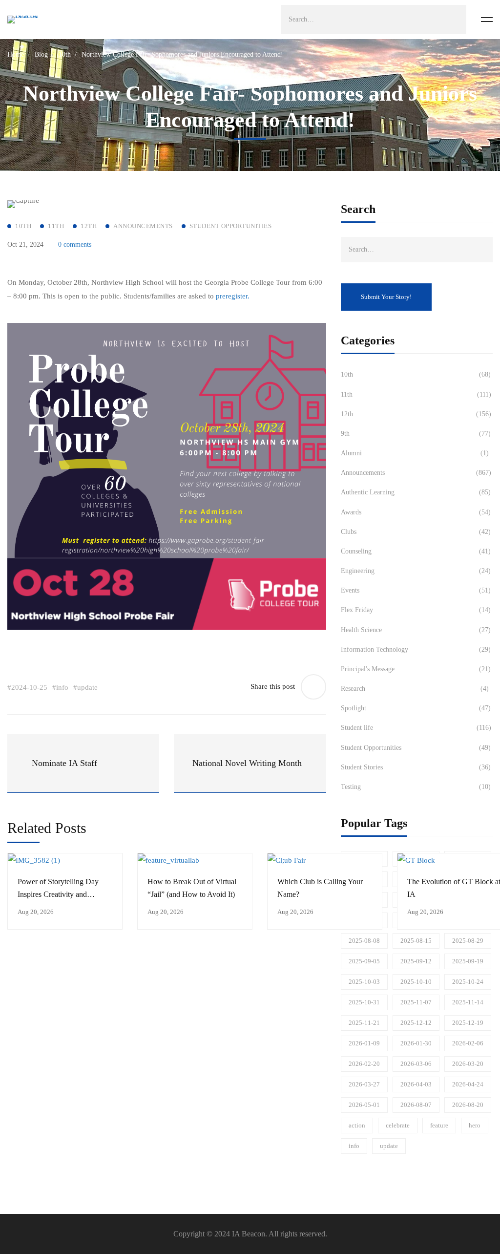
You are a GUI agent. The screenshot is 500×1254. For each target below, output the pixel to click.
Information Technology (416, 649)
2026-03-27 (364, 1084)
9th (416, 433)
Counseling (416, 551)
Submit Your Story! (386, 296)
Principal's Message (416, 669)
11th (416, 394)
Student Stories (416, 767)
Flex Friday (416, 610)
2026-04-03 (416, 1084)
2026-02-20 (364, 1063)
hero (474, 1125)
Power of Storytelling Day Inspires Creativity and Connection (58, 894)
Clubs (416, 531)
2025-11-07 (416, 1002)
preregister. (233, 296)
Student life (416, 727)
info (354, 1145)
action (357, 1125)
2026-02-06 (467, 1043)
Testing (416, 786)
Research (415, 688)
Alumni (415, 453)
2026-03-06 (416, 1063)
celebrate (398, 1125)
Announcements (416, 472)
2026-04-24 (467, 1084)
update (389, 1145)
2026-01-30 (416, 1043)
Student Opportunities (416, 747)
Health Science (416, 630)
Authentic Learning (416, 492)
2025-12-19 (467, 1022)
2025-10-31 (364, 1002)
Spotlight (416, 708)
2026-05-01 (364, 1104)
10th (65, 54)
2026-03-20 (467, 1063)
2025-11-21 (364, 1022)
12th (416, 414)
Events (416, 590)
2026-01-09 (364, 1043)
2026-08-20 (467, 1104)
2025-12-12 (416, 1022)
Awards (416, 512)
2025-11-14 (467, 1002)
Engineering (416, 570)
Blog (41, 54)
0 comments (74, 244)
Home (15, 54)
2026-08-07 (416, 1104)
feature (439, 1125)
